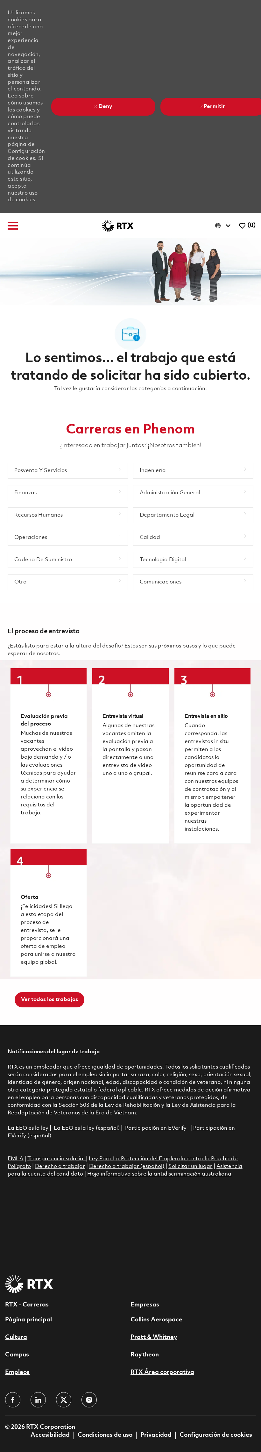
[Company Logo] (117, 225)
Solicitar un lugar (190, 1166)
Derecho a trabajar (60, 1166)
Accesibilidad (50, 1435)
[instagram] (89, 1399)
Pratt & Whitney (153, 1337)
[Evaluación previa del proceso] (49, 755)
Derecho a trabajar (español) (126, 1166)
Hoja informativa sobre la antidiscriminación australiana (159, 1174)
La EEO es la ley (28, 1128)
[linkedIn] (38, 1399)
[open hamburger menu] (12, 225)
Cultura (16, 1337)
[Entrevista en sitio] (212, 755)
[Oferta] (49, 912)
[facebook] (12, 1399)
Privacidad (156, 1435)
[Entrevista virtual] (130, 755)
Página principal (28, 1320)
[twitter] (63, 1399)
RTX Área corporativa (162, 1372)
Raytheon (144, 1355)
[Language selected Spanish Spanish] (224, 226)
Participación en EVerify (156, 1128)
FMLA (15, 1159)
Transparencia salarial (56, 1159)
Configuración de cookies (216, 1435)
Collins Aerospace (156, 1320)
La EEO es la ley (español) (87, 1128)
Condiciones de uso (105, 1435)
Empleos (17, 1372)
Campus (17, 1355)
